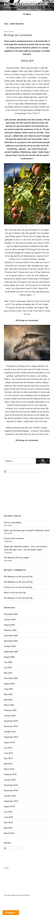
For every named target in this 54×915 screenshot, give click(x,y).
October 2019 (10, 731)
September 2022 (11, 651)
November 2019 (11, 726)
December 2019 (11, 720)
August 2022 (9, 656)
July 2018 (8, 811)
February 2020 (10, 710)
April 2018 (8, 827)
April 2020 (8, 699)
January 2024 (10, 619)
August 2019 (9, 742)
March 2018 (9, 833)
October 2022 (10, 646)
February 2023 (10, 630)
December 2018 (11, 785)
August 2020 (9, 683)
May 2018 (8, 822)
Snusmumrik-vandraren (14, 538)
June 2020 (8, 688)
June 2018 (8, 817)
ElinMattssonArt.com (26, 4)
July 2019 (8, 747)
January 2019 (10, 779)
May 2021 (8, 672)
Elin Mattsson (10, 576)
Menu (28, 14)
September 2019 (11, 737)
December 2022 (11, 635)
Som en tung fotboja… (13, 522)
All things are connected (18, 35)
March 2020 (9, 705)
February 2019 (10, 774)
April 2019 (8, 763)
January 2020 (10, 715)
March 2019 (9, 769)
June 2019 (8, 753)
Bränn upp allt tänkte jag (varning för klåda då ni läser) (27, 530)
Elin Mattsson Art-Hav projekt (16, 557)
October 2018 (10, 795)
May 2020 (8, 694)
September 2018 (11, 801)
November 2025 (11, 614)
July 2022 (8, 662)
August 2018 (9, 806)
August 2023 (9, 624)
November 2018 (11, 790)
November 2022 (11, 640)
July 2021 (8, 667)
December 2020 (11, 678)
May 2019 (8, 758)
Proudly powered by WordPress (17, 895)
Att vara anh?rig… (26, 576)
